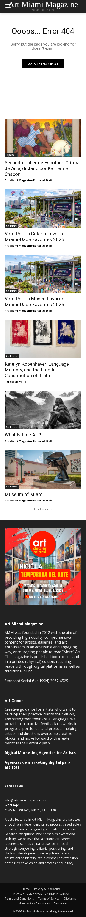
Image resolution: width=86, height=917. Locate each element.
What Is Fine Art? (23, 435)
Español (10, 155)
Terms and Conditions (19, 898)
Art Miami (11, 226)
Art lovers (11, 356)
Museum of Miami (24, 494)
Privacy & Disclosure (47, 889)
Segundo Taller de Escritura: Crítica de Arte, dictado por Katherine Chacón (42, 168)
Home (26, 889)
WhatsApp (12, 805)
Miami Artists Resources (34, 903)
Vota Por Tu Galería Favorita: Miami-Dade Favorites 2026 (35, 236)
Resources (60, 903)
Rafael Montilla (15, 381)
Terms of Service (49, 898)
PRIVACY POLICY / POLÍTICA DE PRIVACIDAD (41, 894)
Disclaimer (71, 898)
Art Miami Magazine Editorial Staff (28, 180)
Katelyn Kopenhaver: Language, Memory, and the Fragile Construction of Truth (37, 369)
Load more (41, 509)
